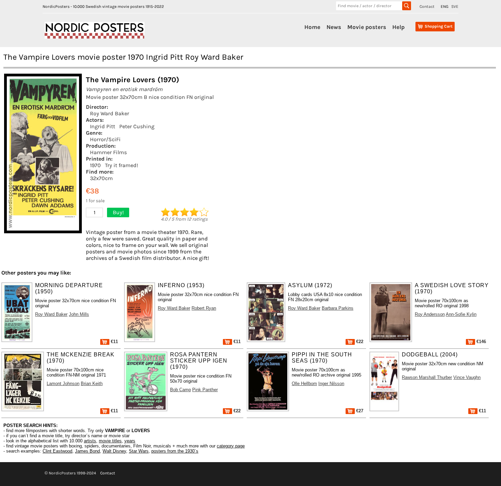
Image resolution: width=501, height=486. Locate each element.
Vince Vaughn (467, 377)
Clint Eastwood (57, 451)
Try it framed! (121, 165)
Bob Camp (180, 389)
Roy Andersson (430, 314)
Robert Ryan (204, 308)
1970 (95, 165)
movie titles (110, 440)
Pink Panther (205, 389)
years (129, 440)
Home (312, 27)
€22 (359, 341)
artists (90, 440)
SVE (454, 6)
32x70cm (101, 178)
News (334, 27)
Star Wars (139, 451)
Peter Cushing (136, 126)
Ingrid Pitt (102, 126)
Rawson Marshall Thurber (427, 377)
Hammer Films (108, 152)
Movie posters (366, 27)
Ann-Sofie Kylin (461, 314)
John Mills (79, 314)
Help (398, 27)
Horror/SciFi (105, 139)
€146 (480, 341)
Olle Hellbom (304, 383)
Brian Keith (92, 383)
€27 (359, 410)
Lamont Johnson (63, 383)
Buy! (118, 212)
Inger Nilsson (331, 383)
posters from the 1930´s (174, 451)
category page (231, 445)
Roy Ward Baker (109, 113)
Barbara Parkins (337, 308)
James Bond (87, 451)
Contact (427, 6)
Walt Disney (114, 451)
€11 (113, 341)
